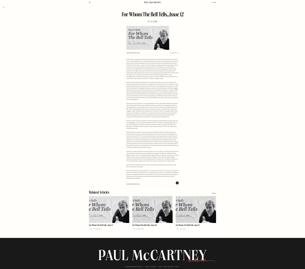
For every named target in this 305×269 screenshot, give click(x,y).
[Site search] (89, 2)
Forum (160, 266)
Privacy (177, 266)
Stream (147, 266)
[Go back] (3, 7)
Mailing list (154, 266)
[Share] (177, 182)
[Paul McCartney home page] (152, 2)
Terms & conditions (168, 266)
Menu (214, 2)
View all (214, 193)
